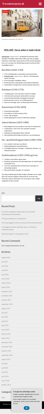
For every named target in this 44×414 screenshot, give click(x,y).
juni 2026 (5, 266)
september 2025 (7, 304)
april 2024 (5, 376)
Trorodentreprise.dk (13, 3)
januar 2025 (6, 338)
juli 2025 (5, 313)
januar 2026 (6, 287)
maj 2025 (5, 321)
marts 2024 (5, 380)
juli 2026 (5, 262)
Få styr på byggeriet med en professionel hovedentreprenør (22, 223)
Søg (3, 193)
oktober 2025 (6, 300)
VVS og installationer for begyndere (14, 218)
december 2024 (7, 342)
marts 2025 (5, 330)
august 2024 (6, 359)
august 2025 (6, 308)
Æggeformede (9, 76)
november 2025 (7, 296)
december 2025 (7, 291)
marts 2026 (5, 279)
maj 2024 (5, 372)
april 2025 (5, 325)
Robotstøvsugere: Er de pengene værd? (15, 234)
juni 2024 (5, 368)
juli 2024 (5, 363)
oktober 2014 (6, 385)
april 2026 (5, 274)
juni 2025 (5, 317)
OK (26, 408)
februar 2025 (6, 334)
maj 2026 (5, 270)
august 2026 (6, 257)
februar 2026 (6, 283)
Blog (3, 397)
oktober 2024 (6, 351)
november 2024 (7, 347)
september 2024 (7, 355)
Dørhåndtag (6, 56)
